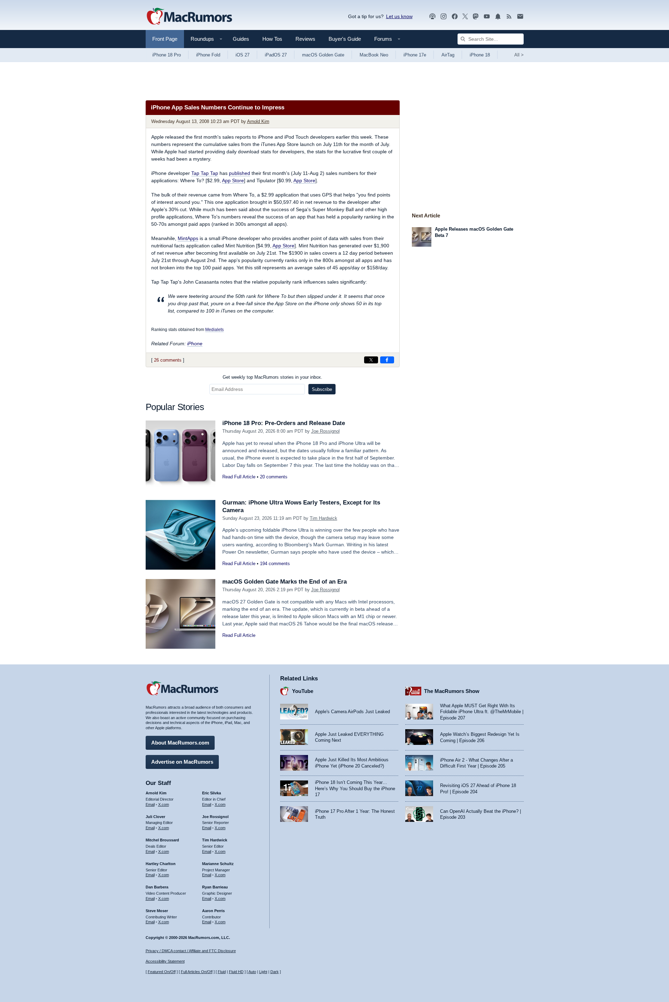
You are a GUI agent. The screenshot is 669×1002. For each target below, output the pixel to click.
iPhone (194, 343)
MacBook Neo (374, 54)
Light (263, 972)
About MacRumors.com (180, 743)
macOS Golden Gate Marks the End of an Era (284, 581)
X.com (163, 804)
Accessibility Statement (165, 961)
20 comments (273, 476)
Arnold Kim (258, 121)
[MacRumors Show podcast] (432, 16)
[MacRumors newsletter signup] (520, 16)
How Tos (272, 39)
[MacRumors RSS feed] (509, 16)
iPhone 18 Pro (166, 54)
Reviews (305, 39)
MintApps (188, 238)
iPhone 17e (414, 54)
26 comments (168, 360)
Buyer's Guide (345, 39)
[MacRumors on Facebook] (454, 16)
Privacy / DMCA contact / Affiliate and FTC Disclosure (191, 951)
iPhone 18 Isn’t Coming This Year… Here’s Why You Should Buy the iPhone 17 (355, 788)
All (519, 54)
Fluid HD (236, 972)
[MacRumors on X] (465, 16)
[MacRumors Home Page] (189, 16)
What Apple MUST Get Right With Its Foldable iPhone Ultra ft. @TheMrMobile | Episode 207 (481, 711)
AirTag (447, 54)
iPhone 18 (480, 54)
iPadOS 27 (276, 54)
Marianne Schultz (218, 864)
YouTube (302, 691)
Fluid (222, 972)
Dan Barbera (157, 887)
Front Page (164, 39)
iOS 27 (242, 54)
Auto (252, 972)
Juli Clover (155, 817)
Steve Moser (157, 911)
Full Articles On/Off (197, 972)
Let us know (399, 16)
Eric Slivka (211, 793)
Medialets (214, 329)
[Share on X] (371, 359)
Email (150, 804)
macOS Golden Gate (323, 54)
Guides (241, 39)
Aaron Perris (213, 911)
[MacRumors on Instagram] (443, 16)
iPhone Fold (208, 54)
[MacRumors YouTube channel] (486, 16)
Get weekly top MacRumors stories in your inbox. (272, 377)
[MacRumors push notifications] (497, 16)
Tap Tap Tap (204, 173)
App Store (233, 180)
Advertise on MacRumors (182, 762)
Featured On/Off (162, 972)
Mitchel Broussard (162, 840)
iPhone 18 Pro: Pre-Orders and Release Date (283, 423)
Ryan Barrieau (215, 887)
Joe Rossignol (325, 431)
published (239, 173)
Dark (274, 972)
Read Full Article (238, 476)
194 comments (275, 563)
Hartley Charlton (161, 864)
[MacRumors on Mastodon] (475, 16)
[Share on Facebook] (387, 359)
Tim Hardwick (323, 518)
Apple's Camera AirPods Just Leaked (352, 711)
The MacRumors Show (451, 691)
